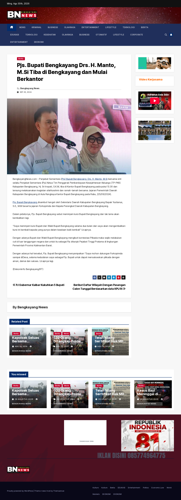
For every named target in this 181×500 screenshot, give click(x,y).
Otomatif (101, 34)
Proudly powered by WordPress (20, 491)
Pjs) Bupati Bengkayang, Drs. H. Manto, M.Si (84, 179)
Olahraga (69, 27)
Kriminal (37, 27)
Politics (146, 487)
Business (53, 27)
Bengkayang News (30, 88)
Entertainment (90, 27)
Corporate (136, 34)
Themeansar (58, 491)
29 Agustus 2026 (24, 399)
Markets (96, 494)
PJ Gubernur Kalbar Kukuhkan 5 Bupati (39, 285)
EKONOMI (39, 42)
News (22, 27)
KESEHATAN (50, 34)
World (66, 333)
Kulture (96, 487)
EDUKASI (14, 34)
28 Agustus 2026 (66, 399)
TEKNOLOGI (129, 27)
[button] (166, 34)
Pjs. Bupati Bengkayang (25, 202)
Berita (144, 27)
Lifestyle (110, 27)
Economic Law (157, 487)
